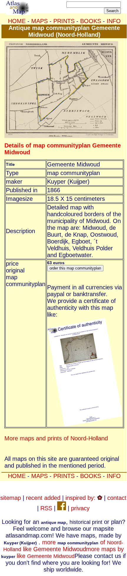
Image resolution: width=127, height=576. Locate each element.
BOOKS (90, 21)
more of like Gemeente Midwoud (63, 545)
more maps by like (62, 552)
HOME (17, 21)
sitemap (10, 498)
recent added (43, 498)
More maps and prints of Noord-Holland (56, 438)
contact (116, 498)
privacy (80, 508)
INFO (114, 21)
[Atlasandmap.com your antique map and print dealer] (18, 12)
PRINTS (64, 21)
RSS (46, 508)
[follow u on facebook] (61, 508)
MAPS (39, 21)
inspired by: (81, 498)
